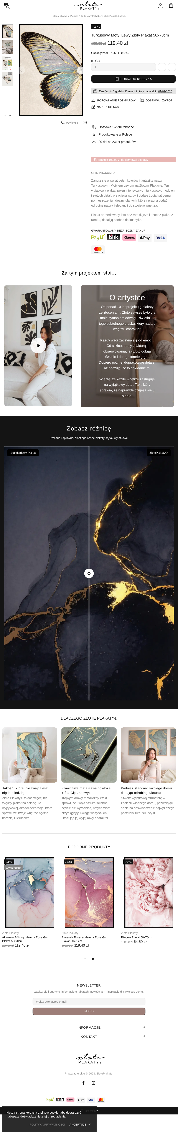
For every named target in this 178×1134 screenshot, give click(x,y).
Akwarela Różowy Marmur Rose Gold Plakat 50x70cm (25, 939)
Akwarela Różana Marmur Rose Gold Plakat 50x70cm (85, 939)
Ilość (95, 61)
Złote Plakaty (10, 933)
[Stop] (12, 397)
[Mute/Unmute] (24, 397)
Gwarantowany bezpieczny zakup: (118, 230)
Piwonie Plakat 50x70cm (136, 937)
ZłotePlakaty (89, 1058)
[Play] (38, 345)
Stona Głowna (60, 16)
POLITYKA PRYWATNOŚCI (47, 1124)
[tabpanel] (29, 906)
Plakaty (74, 16)
